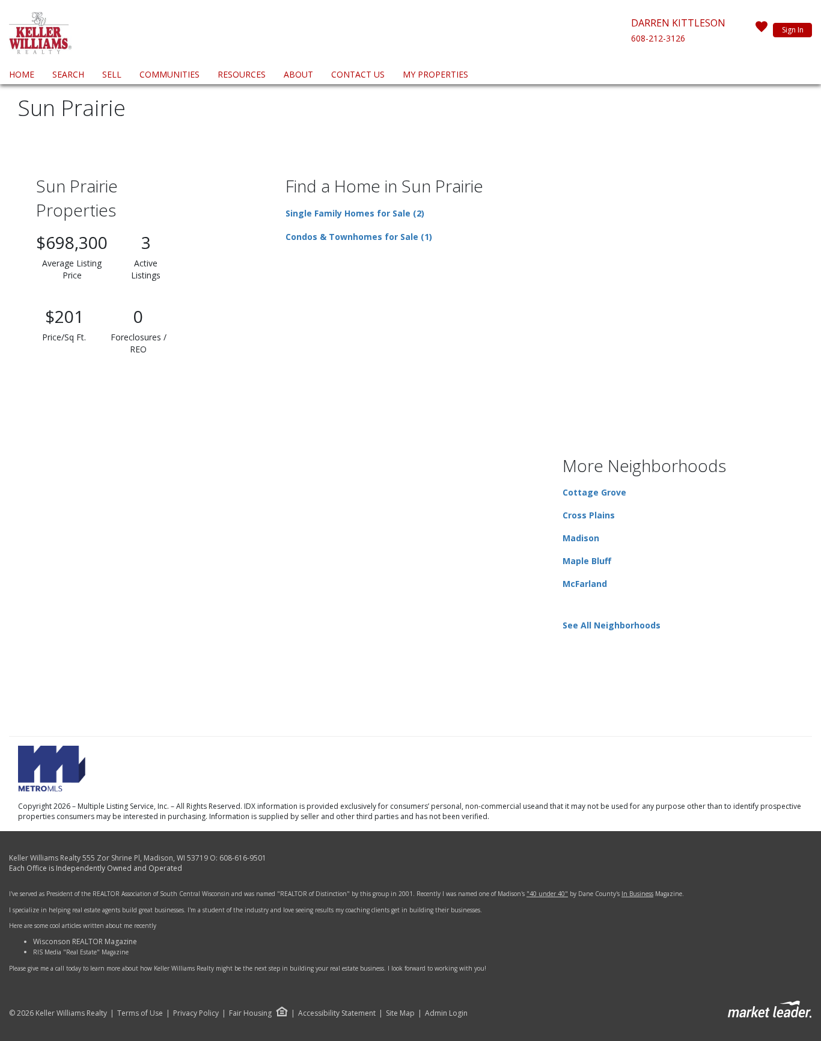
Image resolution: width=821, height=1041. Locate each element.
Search (68, 74)
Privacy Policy (196, 1013)
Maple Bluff (587, 561)
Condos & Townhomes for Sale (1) (358, 236)
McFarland (585, 583)
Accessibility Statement (337, 1013)
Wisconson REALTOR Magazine (85, 941)
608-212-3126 (658, 38)
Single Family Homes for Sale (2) (354, 213)
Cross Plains (589, 515)
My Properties (435, 74)
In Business (637, 893)
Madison (581, 538)
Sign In (793, 30)
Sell (111, 74)
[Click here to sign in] (761, 30)
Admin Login (446, 1013)
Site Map (400, 1013)
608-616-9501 (242, 858)
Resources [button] (242, 74)
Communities (169, 74)
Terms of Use (140, 1013)
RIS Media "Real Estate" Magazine (81, 952)
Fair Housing (250, 1013)
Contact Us (358, 74)
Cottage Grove (594, 492)
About (298, 74)
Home (21, 74)
